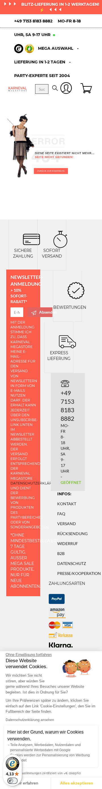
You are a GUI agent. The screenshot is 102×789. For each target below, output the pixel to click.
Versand (66, 523)
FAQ (61, 513)
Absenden (45, 312)
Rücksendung (72, 533)
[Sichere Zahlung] (31, 238)
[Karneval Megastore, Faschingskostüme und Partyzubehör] (17, 89)
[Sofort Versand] (60, 238)
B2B (61, 553)
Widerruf (67, 543)
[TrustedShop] (24, 48)
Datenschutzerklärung (35, 483)
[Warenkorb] (87, 89)
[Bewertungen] (75, 289)
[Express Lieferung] (67, 341)
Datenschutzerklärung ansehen (30, 720)
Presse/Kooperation (79, 573)
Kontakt (66, 503)
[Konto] (66, 89)
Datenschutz (71, 563)
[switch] (12, 781)
